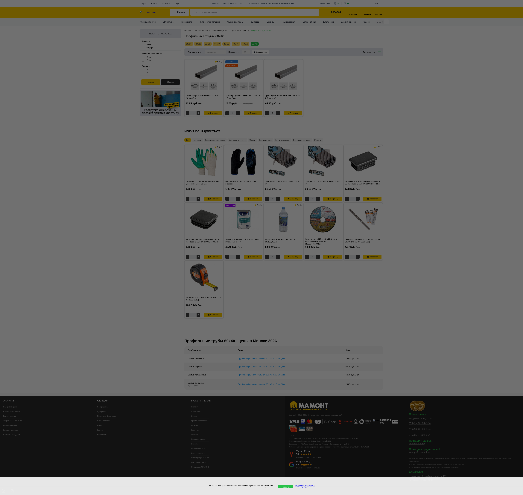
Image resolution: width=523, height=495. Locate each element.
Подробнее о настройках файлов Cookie (305, 486)
